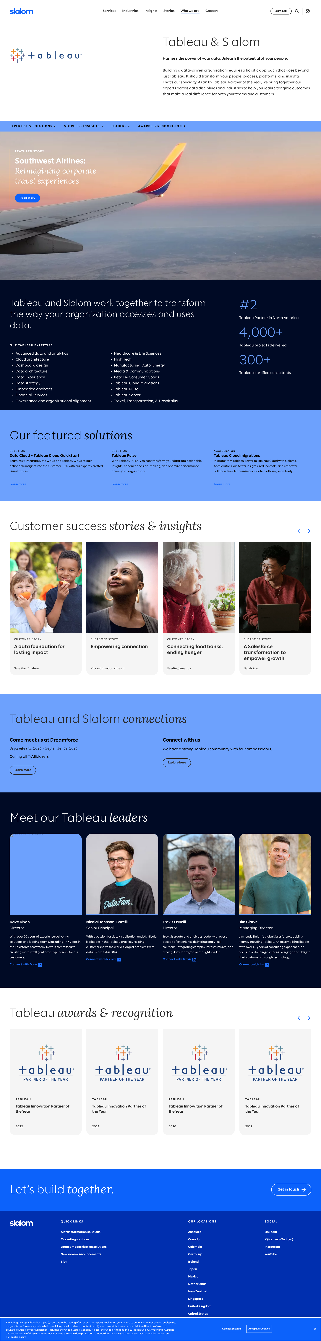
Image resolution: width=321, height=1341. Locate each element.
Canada (194, 1239)
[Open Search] (297, 11)
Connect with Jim (251, 964)
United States (198, 1313)
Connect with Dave (23, 964)
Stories (169, 11)
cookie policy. (18, 1337)
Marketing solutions (75, 1239)
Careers (211, 11)
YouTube (271, 1254)
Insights (151, 11)
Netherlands (197, 1284)
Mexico (193, 1276)
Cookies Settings (231, 1329)
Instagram (272, 1247)
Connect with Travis (177, 959)
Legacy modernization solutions (84, 1247)
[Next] (308, 531)
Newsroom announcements (81, 1254)
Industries (130, 11)
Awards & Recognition (160, 126)
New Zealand (197, 1291)
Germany (195, 1254)
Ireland (193, 1261)
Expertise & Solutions (31, 126)
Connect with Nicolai (101, 959)
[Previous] (299, 531)
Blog (64, 1261)
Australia (194, 1232)
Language (307, 11)
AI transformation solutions (80, 1232)
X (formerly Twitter (278, 1239)
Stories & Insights (82, 126)
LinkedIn (271, 1232)
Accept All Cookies (259, 1329)
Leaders (119, 126)
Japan (192, 1269)
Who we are (190, 11)
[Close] (315, 1329)
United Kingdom (199, 1306)
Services (109, 11)
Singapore (195, 1299)
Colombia (195, 1247)
